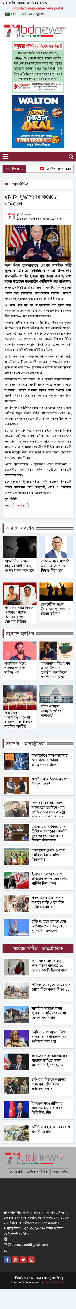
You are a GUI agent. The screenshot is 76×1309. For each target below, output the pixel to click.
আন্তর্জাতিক (20, 184)
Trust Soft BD (54, 1282)
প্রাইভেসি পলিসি (37, 1172)
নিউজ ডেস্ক (25, 214)
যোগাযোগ (16, 1172)
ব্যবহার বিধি (60, 1172)
